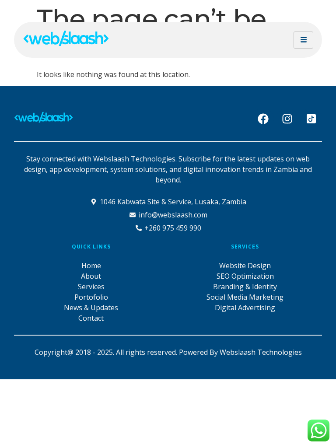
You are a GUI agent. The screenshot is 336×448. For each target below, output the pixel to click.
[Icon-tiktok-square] (311, 119)
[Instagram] (287, 119)
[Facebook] (263, 119)
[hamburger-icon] (303, 40)
